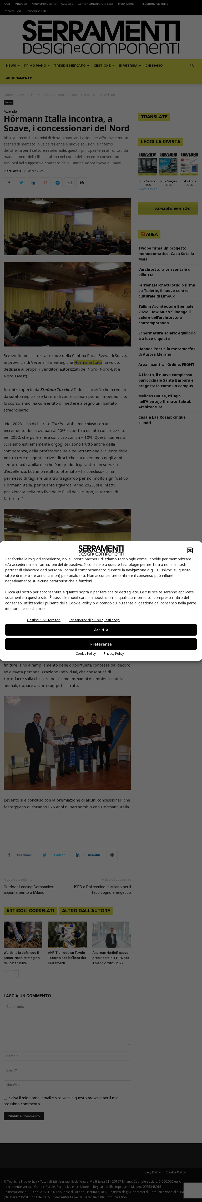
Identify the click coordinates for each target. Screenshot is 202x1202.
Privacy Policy (114, 653)
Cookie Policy (86, 653)
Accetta (101, 629)
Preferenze (101, 644)
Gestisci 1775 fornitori (43, 620)
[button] (190, 550)
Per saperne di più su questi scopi (94, 620)
